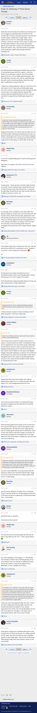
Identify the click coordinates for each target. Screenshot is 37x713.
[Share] (32, 29)
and (8, 386)
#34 (35, 454)
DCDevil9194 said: (7, 302)
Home (3, 708)
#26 (35, 208)
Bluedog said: (6, 585)
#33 (35, 421)
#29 (35, 298)
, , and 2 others (15, 55)
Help (29, 706)
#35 (35, 488)
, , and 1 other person (19, 231)
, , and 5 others (14, 286)
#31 (35, 376)
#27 (35, 243)
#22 (35, 67)
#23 (35, 113)
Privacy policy (23, 706)
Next (24, 17)
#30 (35, 329)
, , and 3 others (15, 258)
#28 (35, 270)
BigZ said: (4, 333)
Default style (6, 703)
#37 (35, 531)
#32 (35, 399)
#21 (35, 28)
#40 (35, 628)
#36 (35, 513)
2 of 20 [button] (18, 17)
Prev (12, 17)
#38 (35, 554)
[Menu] (2, 2)
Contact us (4, 706)
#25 (35, 182)
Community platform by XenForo (16, 711)
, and (13, 364)
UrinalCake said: (6, 458)
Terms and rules (13, 706)
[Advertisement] (18, 674)
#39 (35, 581)
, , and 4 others (16, 442)
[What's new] (31, 2)
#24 (35, 155)
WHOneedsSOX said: (8, 117)
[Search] (35, 2)
